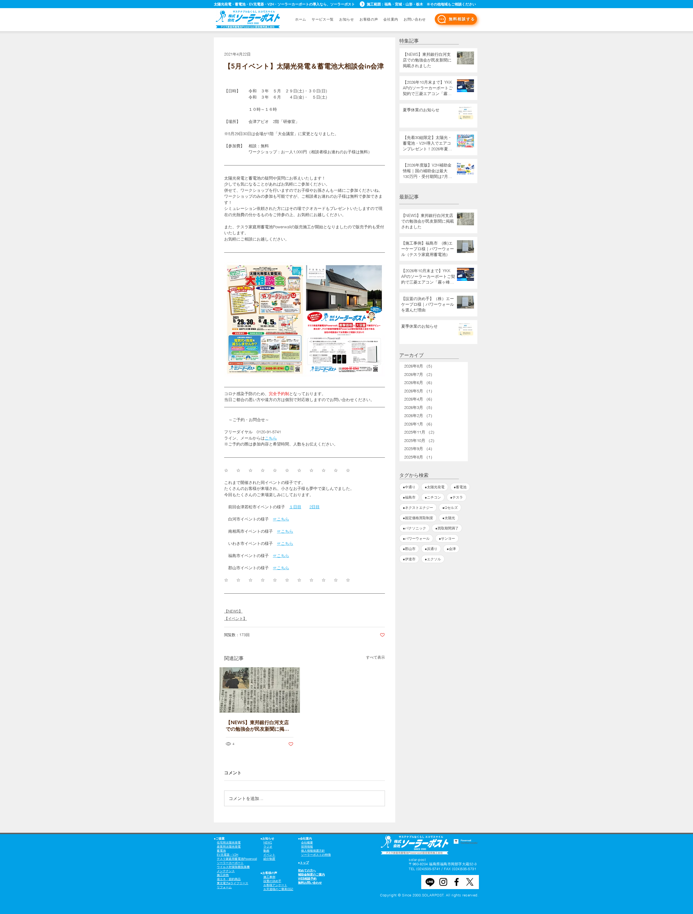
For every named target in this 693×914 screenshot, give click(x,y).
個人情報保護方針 (313, 851)
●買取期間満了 (447, 528)
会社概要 (307, 842)
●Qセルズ (450, 507)
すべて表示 (375, 657)
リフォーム (224, 887)
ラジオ (267, 846)
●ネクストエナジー (418, 507)
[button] (414, 19)
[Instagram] (443, 882)
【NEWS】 (233, 611)
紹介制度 (269, 859)
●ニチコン (433, 497)
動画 (266, 851)
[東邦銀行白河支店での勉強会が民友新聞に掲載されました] (259, 690)
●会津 (451, 549)
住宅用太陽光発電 (229, 842)
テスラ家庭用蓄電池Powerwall (237, 859)
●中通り (409, 487)
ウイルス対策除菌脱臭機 (233, 867)
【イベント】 (235, 618)
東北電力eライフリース (232, 883)
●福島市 (409, 497)
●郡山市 (409, 549)
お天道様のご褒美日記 (278, 889)
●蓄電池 (460, 487)
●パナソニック (414, 528)
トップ (304, 862)
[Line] (430, 882)
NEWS (267, 842)
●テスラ (456, 497)
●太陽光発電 (434, 487)
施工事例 (269, 877)
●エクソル (433, 559)
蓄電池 (221, 851)
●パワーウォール (416, 538)
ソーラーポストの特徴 (316, 855)
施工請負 (223, 875)
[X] (470, 882)
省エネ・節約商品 (229, 879)
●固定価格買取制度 (418, 518)
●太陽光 (448, 518)
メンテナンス (226, 871)
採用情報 (307, 846)
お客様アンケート (275, 885)
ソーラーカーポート (230, 863)
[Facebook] (456, 882)
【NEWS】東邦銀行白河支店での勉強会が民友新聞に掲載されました (257, 725)
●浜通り (431, 549)
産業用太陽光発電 (229, 846)
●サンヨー (447, 538)
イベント (269, 855)
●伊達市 (409, 559)
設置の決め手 (272, 881)
